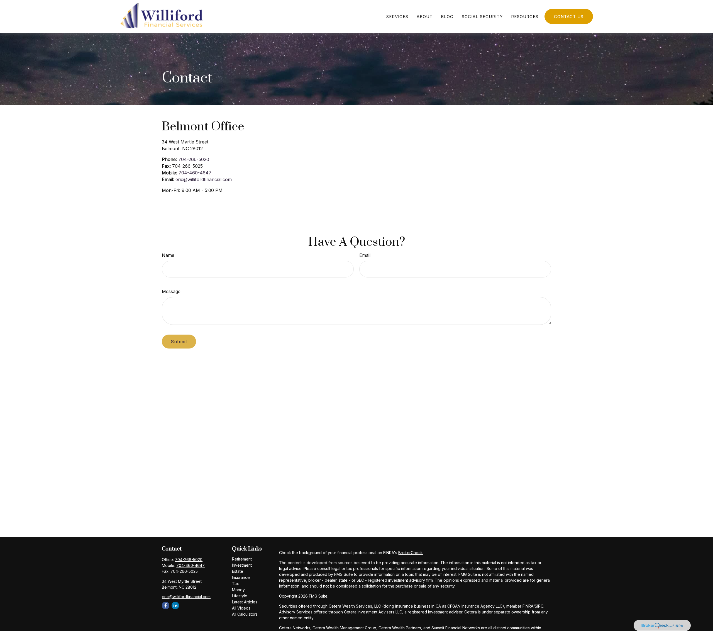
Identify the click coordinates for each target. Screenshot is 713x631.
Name (168, 255)
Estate (237, 571)
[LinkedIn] (175, 605)
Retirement (242, 559)
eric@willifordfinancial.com (203, 179)
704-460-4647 (195, 173)
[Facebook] (165, 605)
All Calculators (245, 614)
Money (238, 589)
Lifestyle (239, 595)
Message (171, 291)
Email (364, 255)
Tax (235, 583)
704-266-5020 (193, 159)
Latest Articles (244, 602)
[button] (397, 16)
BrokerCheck (410, 552)
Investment (242, 565)
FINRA (527, 606)
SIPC (539, 606)
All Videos (241, 608)
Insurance (241, 577)
